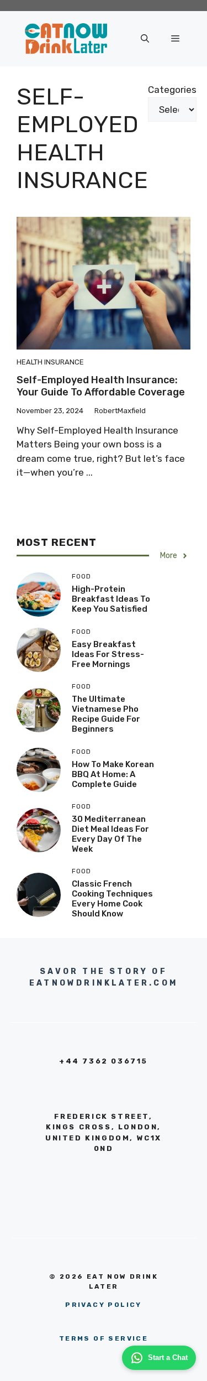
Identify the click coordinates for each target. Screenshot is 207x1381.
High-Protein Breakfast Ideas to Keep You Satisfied (111, 599)
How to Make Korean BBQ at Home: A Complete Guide (113, 774)
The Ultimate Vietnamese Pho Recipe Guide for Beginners (106, 714)
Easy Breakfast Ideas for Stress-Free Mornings (108, 654)
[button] (145, 38)
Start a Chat (168, 1357)
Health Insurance (50, 362)
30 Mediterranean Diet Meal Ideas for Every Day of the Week (110, 834)
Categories (172, 89)
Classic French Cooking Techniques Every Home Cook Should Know (112, 899)
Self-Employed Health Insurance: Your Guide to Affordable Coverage (101, 386)
